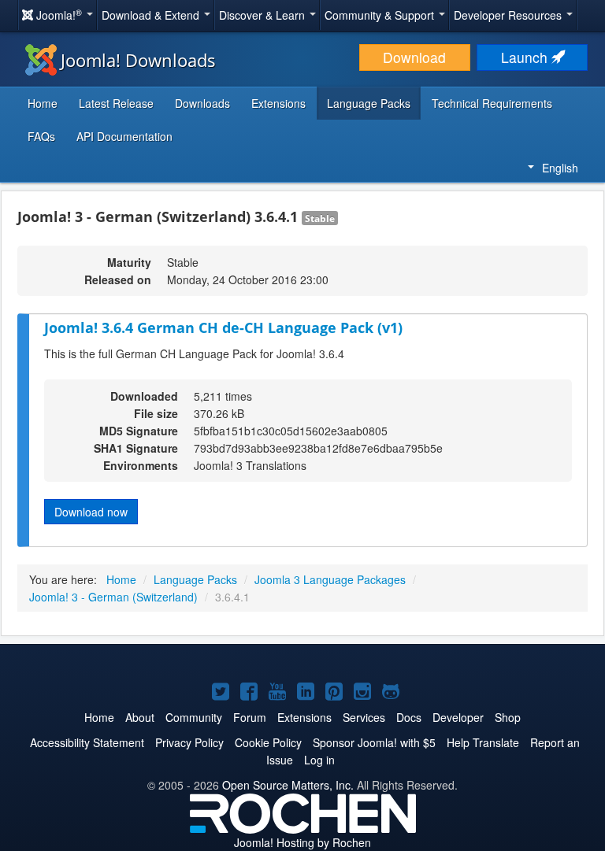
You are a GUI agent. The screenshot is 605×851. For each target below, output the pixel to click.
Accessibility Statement (87, 742)
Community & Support (381, 15)
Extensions (278, 103)
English (560, 168)
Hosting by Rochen (302, 842)
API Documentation (124, 136)
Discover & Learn (263, 15)
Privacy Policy (189, 742)
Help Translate (483, 742)
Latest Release (116, 103)
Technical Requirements (492, 103)
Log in (319, 760)
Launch (526, 57)
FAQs (41, 136)
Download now (91, 512)
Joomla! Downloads (138, 60)
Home (43, 103)
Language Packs (368, 103)
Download (414, 57)
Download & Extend (152, 15)
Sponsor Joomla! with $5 (374, 742)
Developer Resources (509, 15)
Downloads (202, 103)
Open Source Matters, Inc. (288, 785)
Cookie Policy (268, 742)
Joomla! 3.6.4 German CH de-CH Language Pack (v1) (223, 327)
